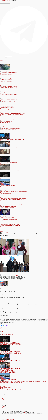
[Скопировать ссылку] (7, 325)
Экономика (3, 400)
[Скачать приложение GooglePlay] (7, 4)
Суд (2, 398)
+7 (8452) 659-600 (4, 407)
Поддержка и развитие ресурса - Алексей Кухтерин (8, 419)
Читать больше (20, 382)
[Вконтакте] (1, 55)
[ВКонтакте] (0, 238)
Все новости (1, 60)
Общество (6, 232)
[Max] (8, 55)
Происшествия (3, 397)
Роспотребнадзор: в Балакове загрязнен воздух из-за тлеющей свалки (20, 381)
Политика (3, 399)
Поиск (6, 57)
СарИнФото (3, 403)
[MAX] (3, 238)
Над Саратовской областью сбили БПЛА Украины (6, 381)
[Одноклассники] (5, 55)
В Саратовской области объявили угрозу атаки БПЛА (35, 381)
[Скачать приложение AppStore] (2, 4)
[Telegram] (2, 238)
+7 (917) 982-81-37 (4, 406)
